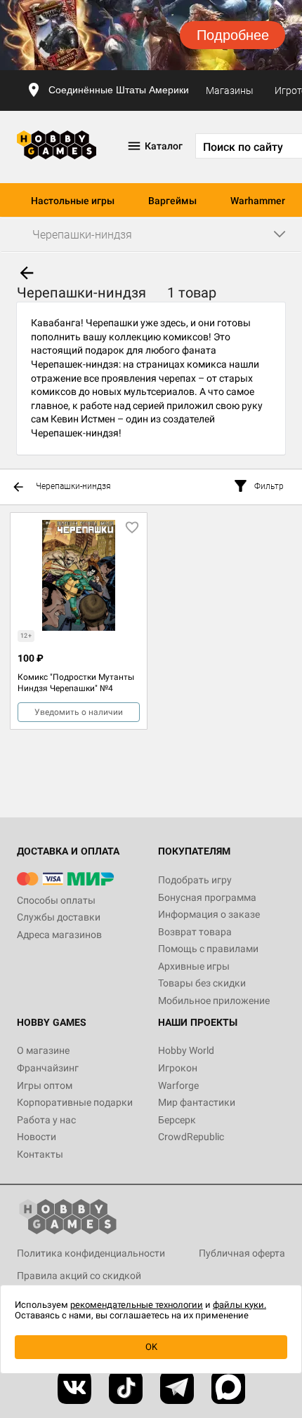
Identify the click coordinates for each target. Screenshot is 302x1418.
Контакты (40, 1154)
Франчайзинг (48, 1067)
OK (151, 1347)
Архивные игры (194, 966)
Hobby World (186, 1050)
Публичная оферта (242, 1253)
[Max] (228, 1387)
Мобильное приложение (214, 1000)
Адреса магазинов (59, 934)
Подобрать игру (195, 879)
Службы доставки (58, 917)
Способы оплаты (56, 900)
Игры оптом (44, 1085)
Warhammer (257, 200)
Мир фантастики (196, 1102)
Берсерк (177, 1119)
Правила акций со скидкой (79, 1275)
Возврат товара (195, 931)
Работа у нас (46, 1119)
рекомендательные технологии (136, 1304)
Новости (36, 1136)
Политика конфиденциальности (91, 1253)
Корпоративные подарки (75, 1102)
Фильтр (269, 486)
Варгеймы (172, 200)
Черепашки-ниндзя (73, 486)
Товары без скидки (202, 983)
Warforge (178, 1085)
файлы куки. (239, 1304)
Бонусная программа (207, 897)
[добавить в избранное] (132, 527)
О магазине (43, 1050)
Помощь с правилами (208, 948)
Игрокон (177, 1067)
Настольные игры (72, 200)
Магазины (230, 90)
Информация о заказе (209, 914)
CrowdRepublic (191, 1136)
